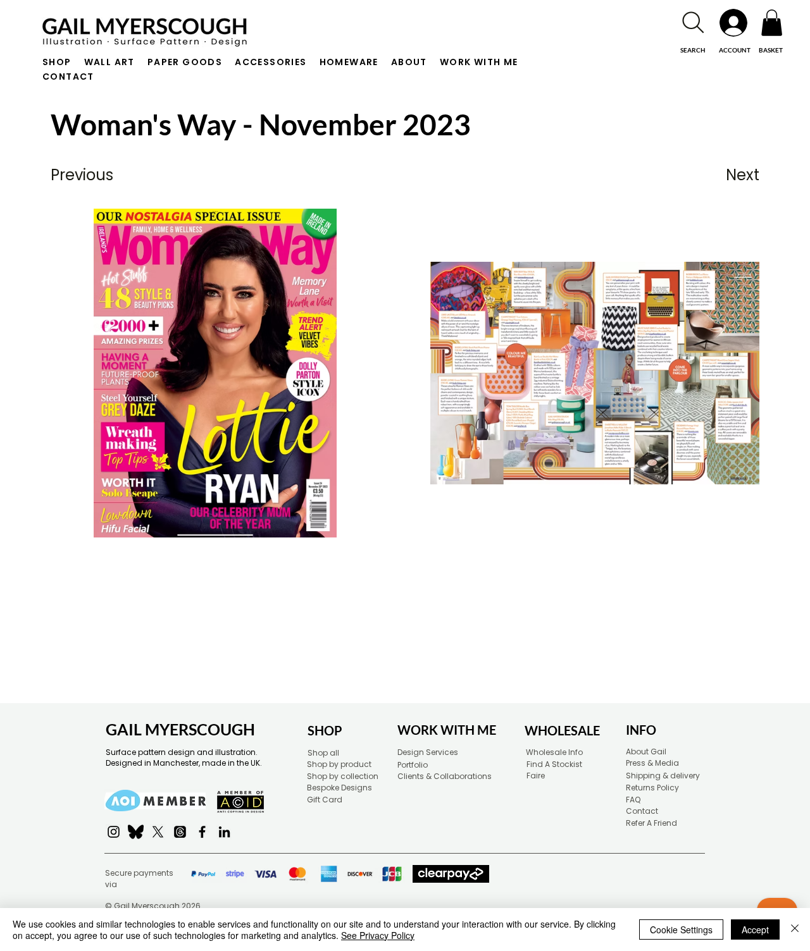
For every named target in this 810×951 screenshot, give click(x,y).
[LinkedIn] (224, 832)
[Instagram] (114, 832)
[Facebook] (202, 832)
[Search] (693, 22)
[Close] (794, 929)
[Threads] (180, 832)
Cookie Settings (681, 929)
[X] (158, 832)
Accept (755, 929)
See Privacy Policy (377, 935)
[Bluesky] (136, 832)
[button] (772, 22)
